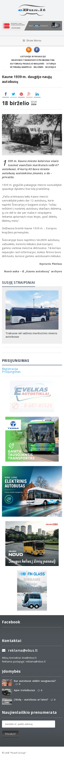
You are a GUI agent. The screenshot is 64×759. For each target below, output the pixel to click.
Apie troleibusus (24, 690)
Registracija (10, 369)
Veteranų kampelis (21, 67)
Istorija (51, 63)
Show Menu (33, 40)
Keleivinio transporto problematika (33, 60)
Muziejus (50, 67)
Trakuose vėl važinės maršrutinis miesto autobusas (31, 335)
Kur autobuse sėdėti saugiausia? (35, 681)
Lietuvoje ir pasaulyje (33, 56)
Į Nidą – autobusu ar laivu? (31, 699)
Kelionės (38, 67)
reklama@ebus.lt (23, 650)
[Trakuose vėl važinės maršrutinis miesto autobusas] (32, 291)
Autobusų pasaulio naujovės (27, 63)
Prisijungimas (11, 372)
